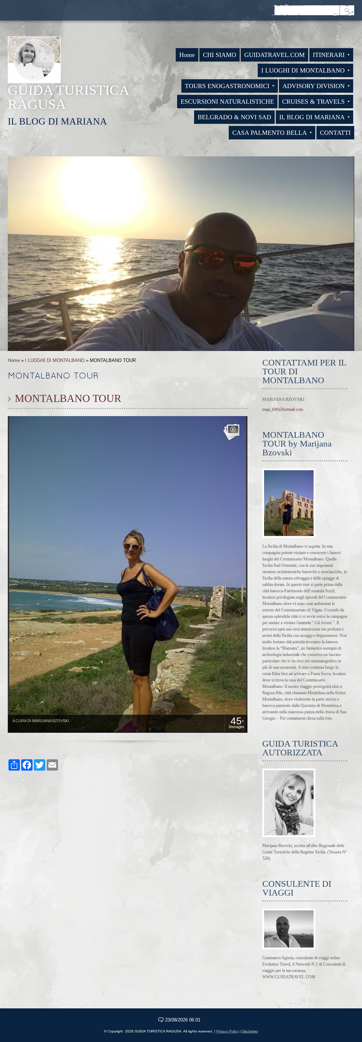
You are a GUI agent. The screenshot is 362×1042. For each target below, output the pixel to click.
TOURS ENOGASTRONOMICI (227, 86)
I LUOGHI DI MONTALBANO (303, 70)
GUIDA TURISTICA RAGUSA (68, 97)
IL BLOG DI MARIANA (312, 117)
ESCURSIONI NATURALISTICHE (227, 101)
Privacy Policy (227, 1031)
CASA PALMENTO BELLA (269, 132)
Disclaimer (250, 1031)
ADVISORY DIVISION (313, 86)
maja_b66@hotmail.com (282, 409)
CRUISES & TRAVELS (313, 101)
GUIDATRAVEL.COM (274, 54)
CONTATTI (335, 132)
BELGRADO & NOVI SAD (234, 117)
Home (187, 54)
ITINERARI (329, 54)
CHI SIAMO (219, 54)
